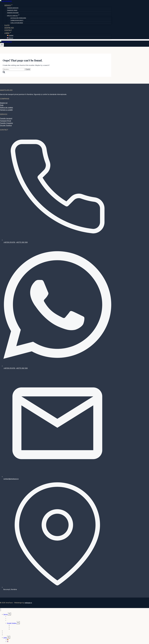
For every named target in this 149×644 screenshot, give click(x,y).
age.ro (28, 603)
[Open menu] (2, 45)
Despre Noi (9, 28)
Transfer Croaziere (13, 12)
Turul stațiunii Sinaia (16, 22)
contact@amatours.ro (11, 479)
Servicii (5, 614)
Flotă (6, 25)
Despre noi (3, 103)
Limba (5, 637)
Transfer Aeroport (13, 8)
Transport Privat (12, 10)
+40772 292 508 (22, 242)
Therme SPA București (16, 20)
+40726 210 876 (9, 242)
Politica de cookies (6, 107)
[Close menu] (0, 609)
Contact (8, 30)
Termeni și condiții (6, 110)
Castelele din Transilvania (18, 18)
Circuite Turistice (6, 125)
